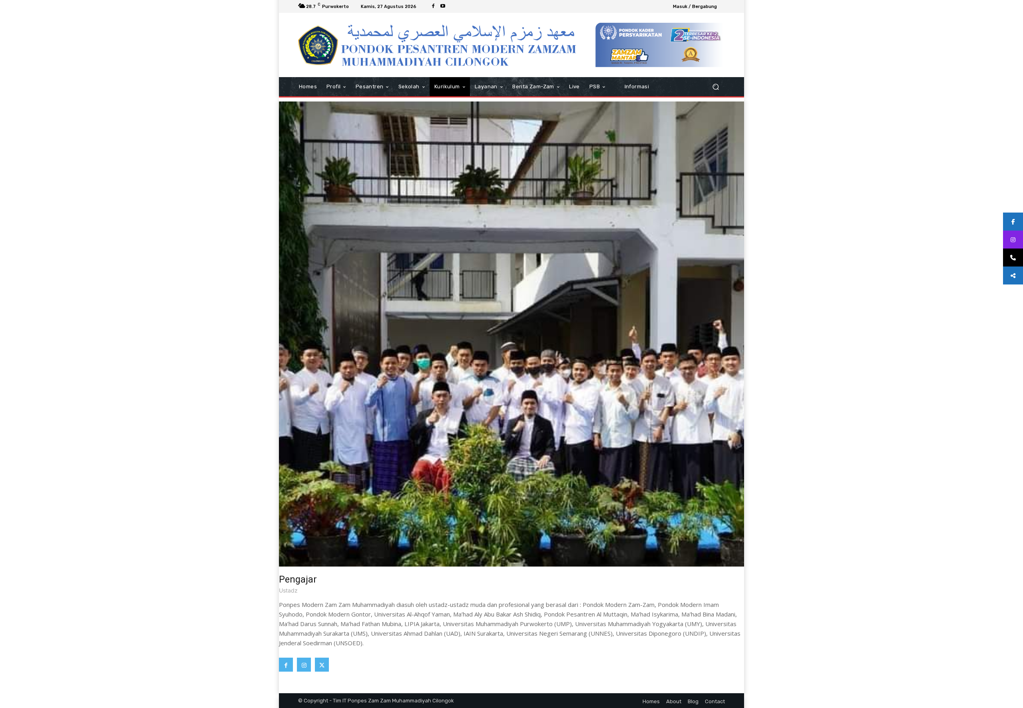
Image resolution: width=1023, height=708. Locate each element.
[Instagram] (304, 665)
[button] (715, 87)
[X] (322, 665)
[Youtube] (443, 6)
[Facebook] (433, 6)
